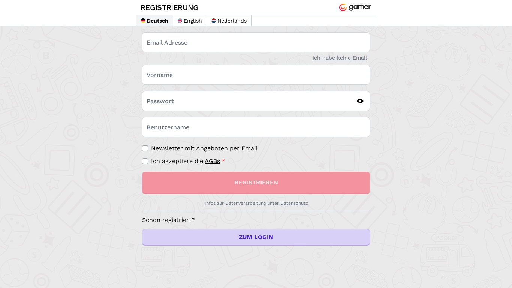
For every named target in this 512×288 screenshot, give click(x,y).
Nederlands (232, 21)
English (193, 21)
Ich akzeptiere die (185, 161)
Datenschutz (294, 203)
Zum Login (256, 236)
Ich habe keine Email (340, 58)
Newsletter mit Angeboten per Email (204, 148)
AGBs (212, 161)
